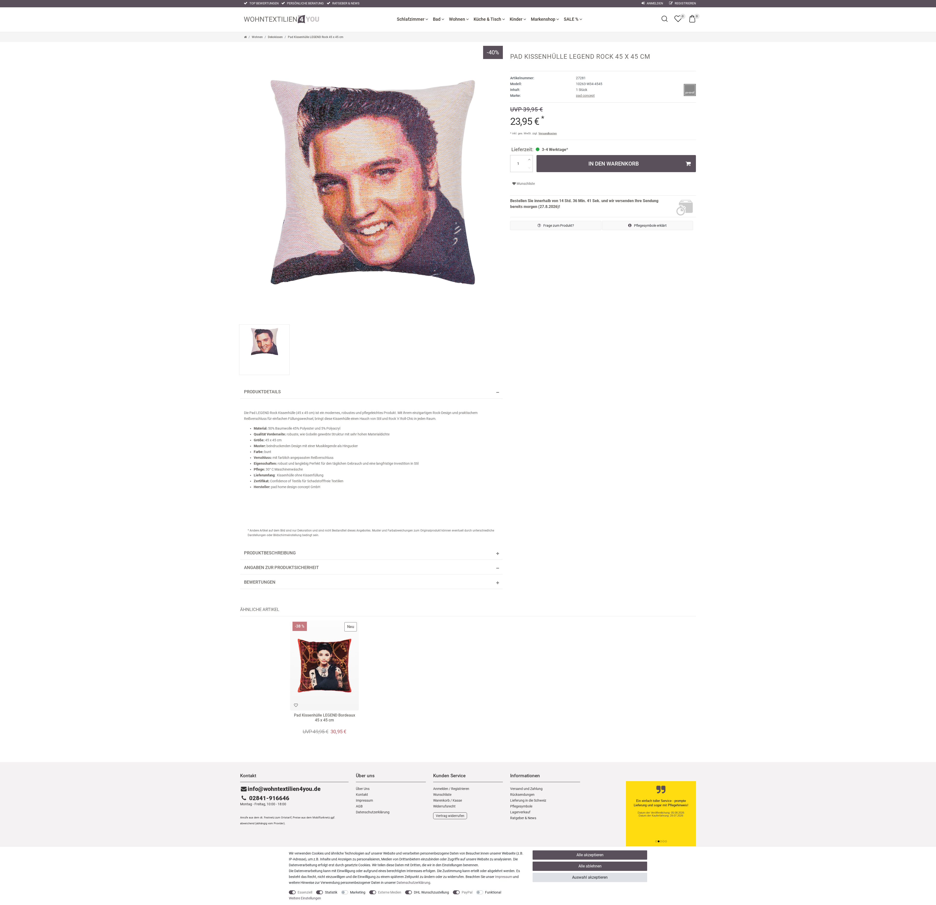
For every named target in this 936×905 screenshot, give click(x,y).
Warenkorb (441, 800)
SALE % (571, 19)
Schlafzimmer (411, 19)
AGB (359, 806)
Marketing (357, 892)
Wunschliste (525, 184)
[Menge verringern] (529, 168)
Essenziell (305, 892)
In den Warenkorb (613, 163)
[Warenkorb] (692, 18)
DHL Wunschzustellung (431, 892)
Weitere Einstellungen (305, 898)
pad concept (585, 96)
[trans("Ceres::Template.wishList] (678, 18)
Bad (437, 19)
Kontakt (362, 795)
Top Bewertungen (264, 3)
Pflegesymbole (521, 806)
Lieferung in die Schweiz (528, 800)
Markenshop (543, 19)
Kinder (516, 19)
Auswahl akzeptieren (590, 877)
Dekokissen (275, 37)
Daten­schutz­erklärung (373, 812)
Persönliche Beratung (305, 3)
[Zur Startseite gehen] (245, 37)
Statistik (331, 892)
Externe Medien (389, 892)
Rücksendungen (522, 795)
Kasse (457, 800)
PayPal (467, 892)
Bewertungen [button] (259, 582)
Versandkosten (547, 133)
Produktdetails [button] (262, 391)
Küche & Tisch (488, 19)
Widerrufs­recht (444, 806)
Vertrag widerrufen (450, 816)
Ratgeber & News (346, 3)
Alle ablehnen (590, 866)
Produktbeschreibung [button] (270, 553)
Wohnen (457, 19)
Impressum (364, 800)
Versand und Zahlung (526, 789)
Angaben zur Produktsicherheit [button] (281, 567)
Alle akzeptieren (590, 855)
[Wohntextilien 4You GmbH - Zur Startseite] (281, 18)
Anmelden (654, 3)
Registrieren (685, 3)
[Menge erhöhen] (529, 159)
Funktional (493, 892)
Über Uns (363, 789)
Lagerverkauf (520, 812)
